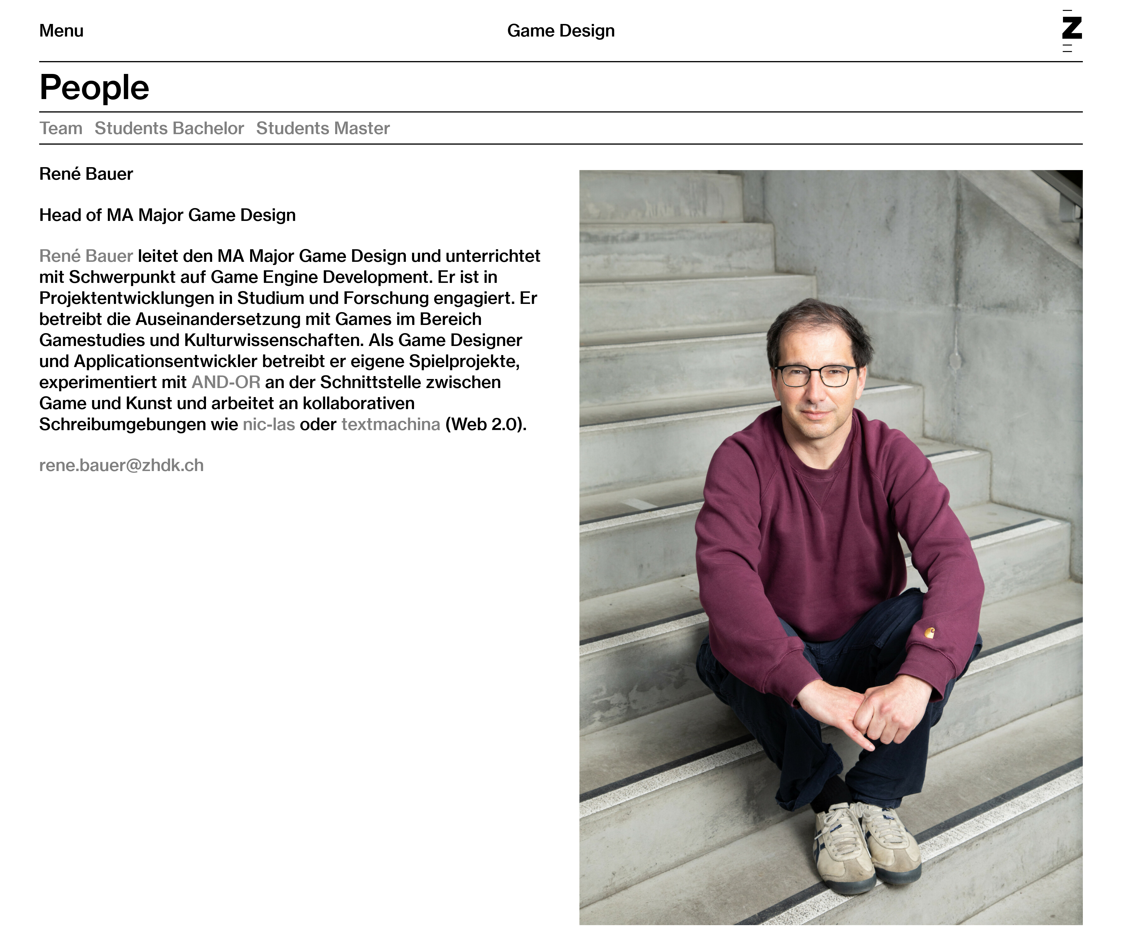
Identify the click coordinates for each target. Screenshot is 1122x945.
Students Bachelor (170, 128)
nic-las (269, 424)
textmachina (391, 424)
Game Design (561, 30)
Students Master (323, 128)
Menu (61, 30)
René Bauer (86, 255)
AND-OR (226, 381)
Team (61, 128)
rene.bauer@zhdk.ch (121, 464)
